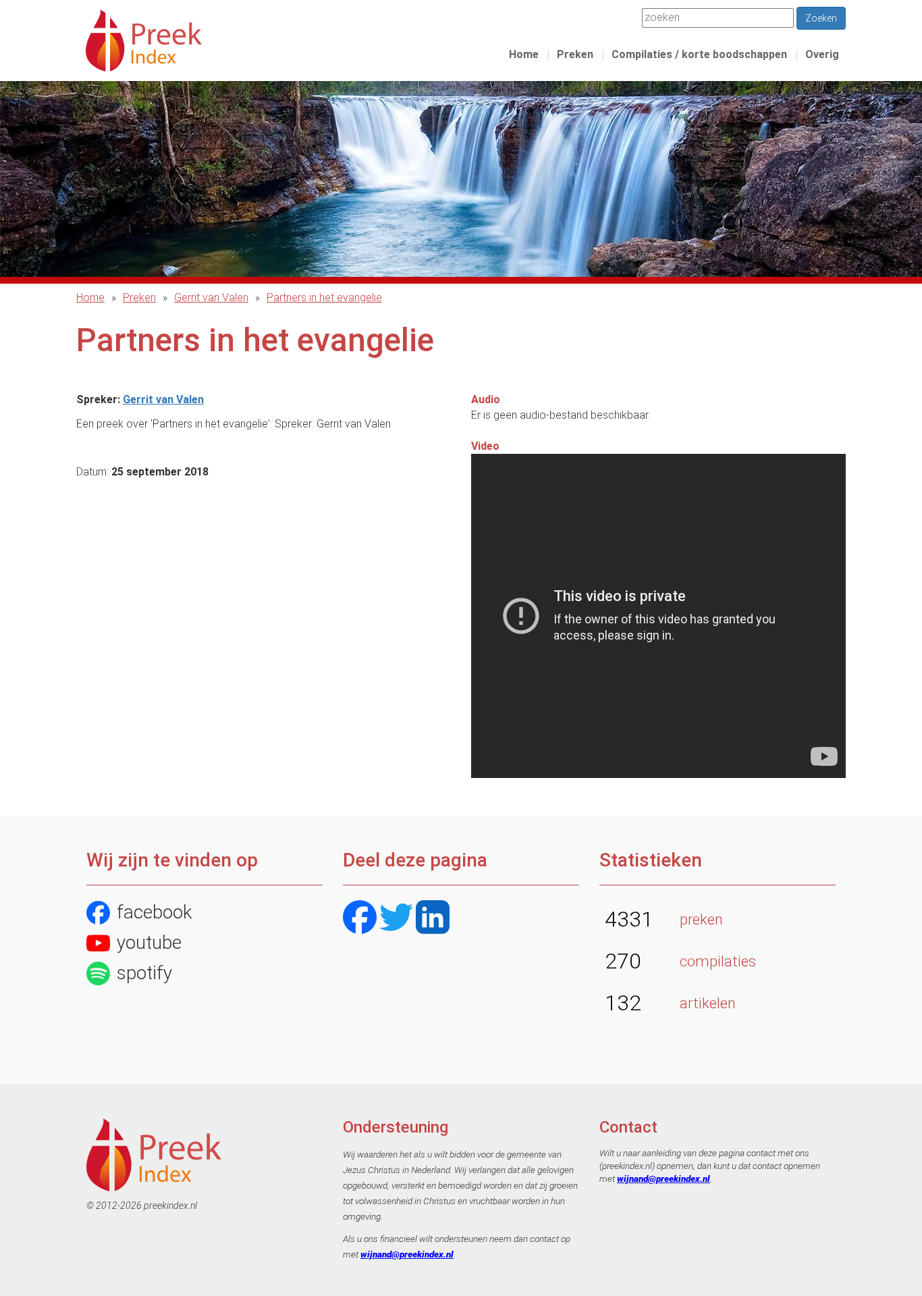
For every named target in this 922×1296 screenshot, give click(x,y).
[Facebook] (360, 919)
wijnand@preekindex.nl (407, 1254)
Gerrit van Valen (211, 297)
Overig (822, 54)
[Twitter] (396, 919)
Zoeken (821, 18)
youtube (149, 942)
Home (524, 54)
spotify (144, 973)
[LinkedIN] (433, 919)
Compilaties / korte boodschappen (699, 54)
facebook (154, 912)
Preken (575, 54)
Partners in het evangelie (324, 297)
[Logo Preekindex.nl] (143, 39)
